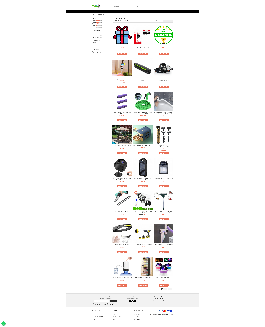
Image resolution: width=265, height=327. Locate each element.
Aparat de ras (96, 39)
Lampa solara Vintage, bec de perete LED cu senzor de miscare (163, 179)
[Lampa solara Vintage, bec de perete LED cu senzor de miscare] (163, 167)
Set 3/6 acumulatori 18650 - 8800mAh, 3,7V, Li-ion (122, 113)
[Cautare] (137, 6)
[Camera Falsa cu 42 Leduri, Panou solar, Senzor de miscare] (143, 200)
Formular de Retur (116, 318)
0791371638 (160, 298)
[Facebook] (130, 301)
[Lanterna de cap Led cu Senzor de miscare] (122, 233)
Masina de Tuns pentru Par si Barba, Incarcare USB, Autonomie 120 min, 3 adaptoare (163, 146)
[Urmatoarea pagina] (171, 289)
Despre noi (94, 313)
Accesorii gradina (96, 37)
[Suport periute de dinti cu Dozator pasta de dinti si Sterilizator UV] (163, 233)
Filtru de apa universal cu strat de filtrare (122, 79)
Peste (94, 20)
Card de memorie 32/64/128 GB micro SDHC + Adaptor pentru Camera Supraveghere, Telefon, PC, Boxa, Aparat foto (143, 46)
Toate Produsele (96, 11)
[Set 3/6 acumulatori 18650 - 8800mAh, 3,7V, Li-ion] (122, 101)
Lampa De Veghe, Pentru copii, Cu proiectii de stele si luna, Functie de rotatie (163, 278)
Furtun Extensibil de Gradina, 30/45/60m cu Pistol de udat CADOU (142, 113)
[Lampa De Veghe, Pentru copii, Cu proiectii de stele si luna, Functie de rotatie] (163, 266)
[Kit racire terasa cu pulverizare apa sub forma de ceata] (122, 134)
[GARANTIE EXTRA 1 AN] (163, 35)
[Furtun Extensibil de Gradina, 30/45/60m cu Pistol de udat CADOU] (143, 101)
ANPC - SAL (115, 321)
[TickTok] (132, 301)
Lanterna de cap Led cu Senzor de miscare (122, 245)
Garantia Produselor (117, 316)
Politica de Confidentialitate (107, 304)
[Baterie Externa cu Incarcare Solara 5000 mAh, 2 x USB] (143, 167)
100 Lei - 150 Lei (96, 52)
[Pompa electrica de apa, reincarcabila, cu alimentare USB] (122, 266)
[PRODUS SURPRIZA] (122, 35)
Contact (93, 319)
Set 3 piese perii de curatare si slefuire (143, 244)
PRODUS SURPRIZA (122, 46)
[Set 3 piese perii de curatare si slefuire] (143, 233)
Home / (94, 14)
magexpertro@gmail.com (160, 300)
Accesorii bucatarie (97, 35)
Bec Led (95, 42)
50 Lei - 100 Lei (96, 51)
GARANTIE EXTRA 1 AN (163, 46)
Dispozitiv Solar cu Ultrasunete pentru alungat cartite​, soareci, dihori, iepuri (163, 212)
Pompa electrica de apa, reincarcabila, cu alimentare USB (122, 278)
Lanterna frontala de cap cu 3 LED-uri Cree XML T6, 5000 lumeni (163, 79)
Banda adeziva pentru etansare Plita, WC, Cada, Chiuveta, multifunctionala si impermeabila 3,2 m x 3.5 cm (163, 113)
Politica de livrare (95, 318)
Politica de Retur (116, 314)
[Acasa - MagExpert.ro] (99, 6)
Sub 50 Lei (95, 49)
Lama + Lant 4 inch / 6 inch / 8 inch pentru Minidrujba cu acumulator (122, 212)
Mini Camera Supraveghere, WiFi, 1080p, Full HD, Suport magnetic (122, 179)
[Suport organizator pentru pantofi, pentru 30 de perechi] (143, 266)
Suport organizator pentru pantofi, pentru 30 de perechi (143, 278)
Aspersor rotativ (96, 40)
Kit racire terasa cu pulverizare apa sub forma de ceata (122, 146)
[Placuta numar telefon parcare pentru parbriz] (143, 68)
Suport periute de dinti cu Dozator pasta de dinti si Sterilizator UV (163, 245)
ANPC (114, 319)
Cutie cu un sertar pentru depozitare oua (142, 145)
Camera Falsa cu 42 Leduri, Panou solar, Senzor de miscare (143, 212)
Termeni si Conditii (96, 314)
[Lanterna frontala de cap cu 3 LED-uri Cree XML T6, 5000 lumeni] (163, 68)
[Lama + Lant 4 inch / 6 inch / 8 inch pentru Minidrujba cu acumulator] (122, 200)
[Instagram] (135, 301)
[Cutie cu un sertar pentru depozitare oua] (143, 134)
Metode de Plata (116, 313)
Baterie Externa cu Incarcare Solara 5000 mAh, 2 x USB (142, 179)
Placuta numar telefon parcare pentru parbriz (143, 79)
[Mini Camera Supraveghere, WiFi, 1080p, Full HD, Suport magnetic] (122, 167)
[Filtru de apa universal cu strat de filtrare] (122, 68)
